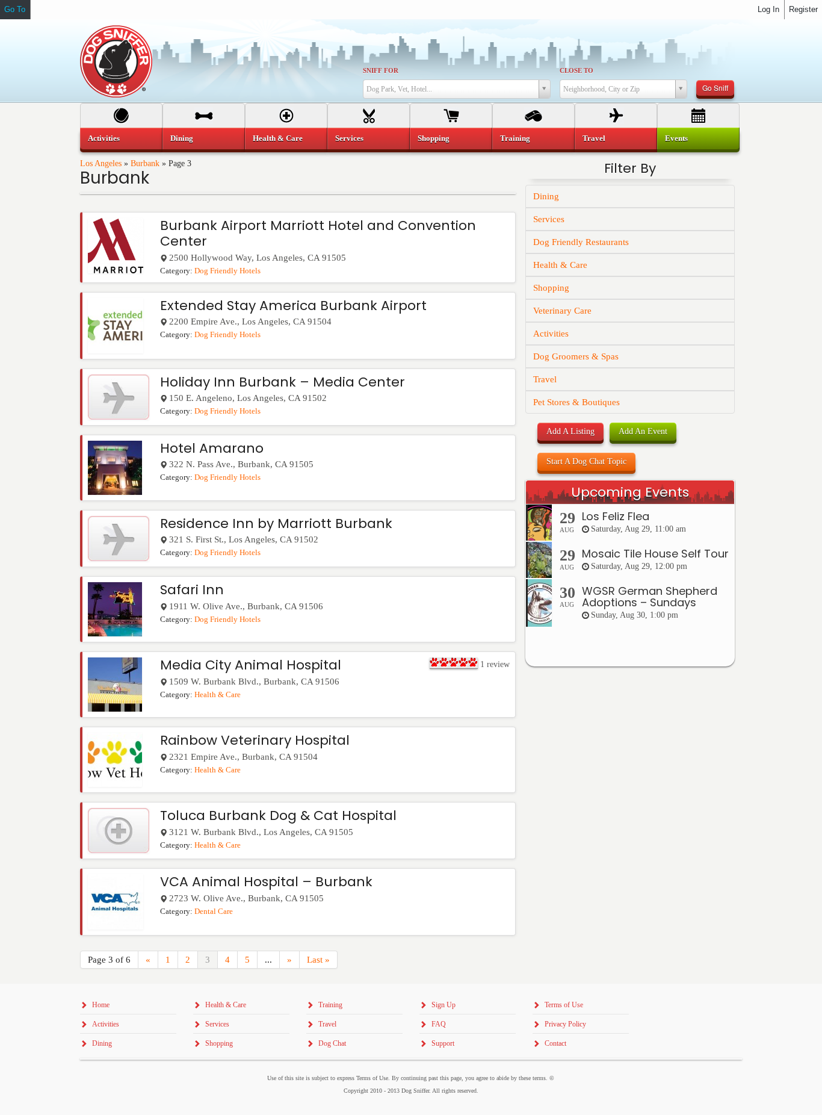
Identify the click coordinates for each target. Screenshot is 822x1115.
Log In (768, 9)
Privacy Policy (565, 1024)
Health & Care (217, 695)
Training (515, 138)
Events (676, 138)
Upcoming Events (630, 492)
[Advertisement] (630, 910)
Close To (576, 70)
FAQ (438, 1024)
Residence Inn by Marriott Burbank (276, 523)
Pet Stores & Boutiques (576, 402)
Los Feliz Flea (615, 516)
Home (101, 1005)
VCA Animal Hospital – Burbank (266, 881)
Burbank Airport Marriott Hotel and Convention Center (318, 233)
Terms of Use (564, 1005)
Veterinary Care (562, 310)
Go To (14, 9)
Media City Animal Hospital (250, 665)
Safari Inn (192, 589)
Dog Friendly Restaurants (581, 242)
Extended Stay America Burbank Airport (293, 305)
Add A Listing (570, 431)
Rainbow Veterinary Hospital (255, 740)
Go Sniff (715, 87)
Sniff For (380, 70)
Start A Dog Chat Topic (586, 461)
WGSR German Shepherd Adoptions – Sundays (649, 596)
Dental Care (213, 911)
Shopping (551, 288)
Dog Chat (332, 1043)
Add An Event (643, 431)
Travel (545, 379)
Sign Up (443, 1005)
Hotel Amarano (212, 448)
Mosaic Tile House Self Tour (655, 553)
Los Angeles (101, 163)
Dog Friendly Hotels (227, 271)
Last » (318, 959)
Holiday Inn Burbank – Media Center (282, 382)
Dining (546, 196)
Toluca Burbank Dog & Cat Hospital (278, 815)
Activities (551, 333)
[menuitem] (121, 138)
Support (442, 1043)
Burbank (145, 163)
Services (548, 219)
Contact (555, 1043)
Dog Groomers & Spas (576, 356)
